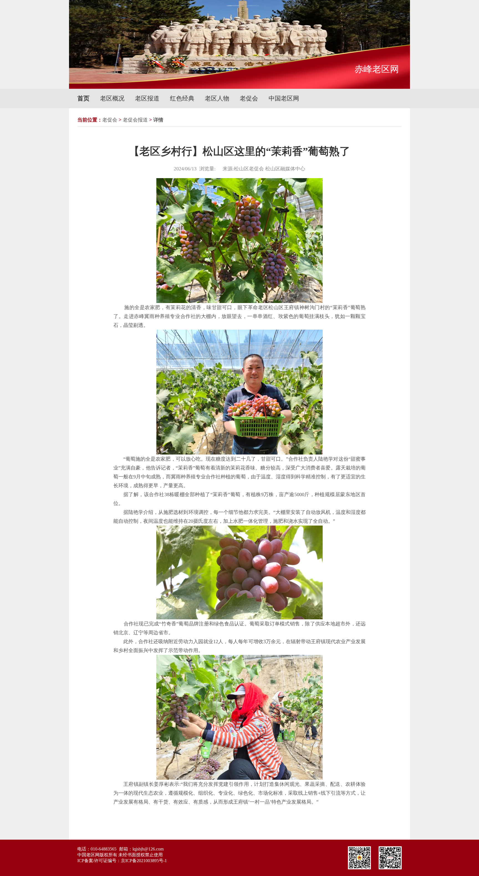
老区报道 (147, 98)
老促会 (249, 98)
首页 (83, 98)
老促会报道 (135, 120)
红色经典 (182, 98)
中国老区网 (284, 98)
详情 (158, 120)
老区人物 (217, 98)
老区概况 (112, 98)
